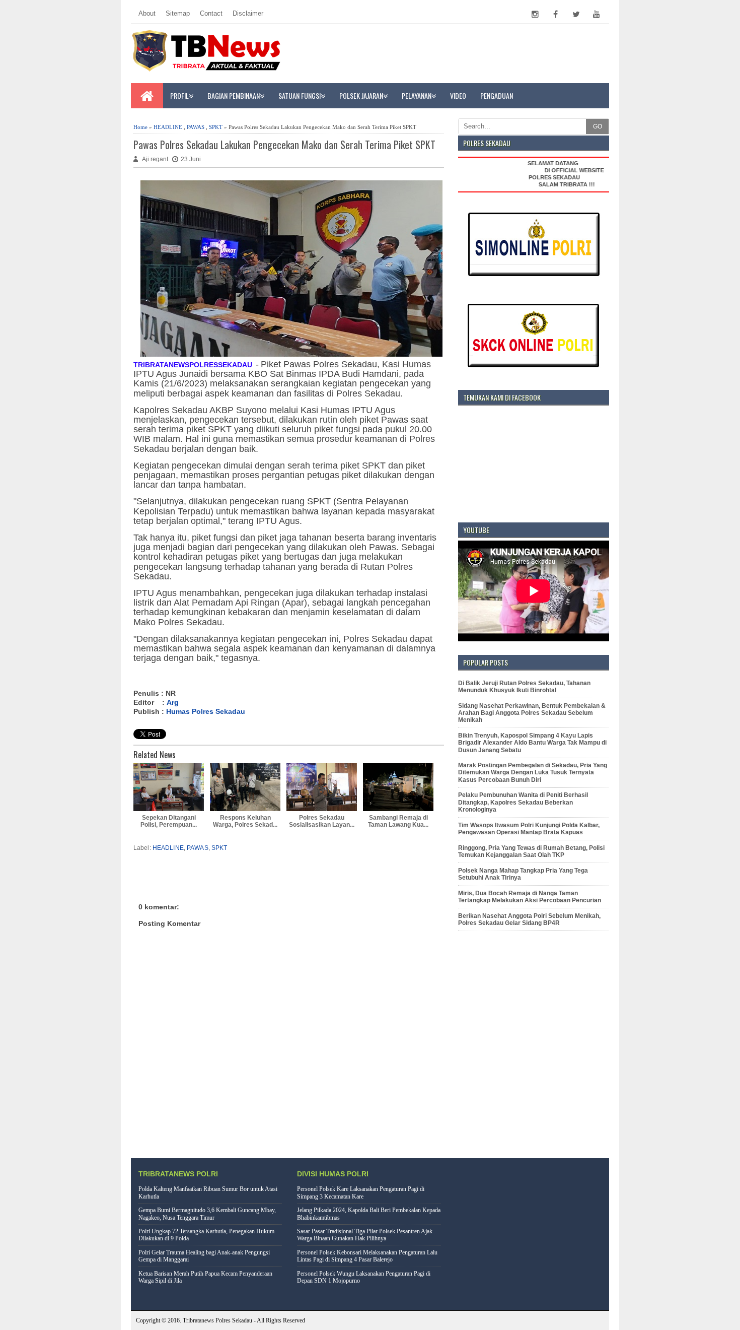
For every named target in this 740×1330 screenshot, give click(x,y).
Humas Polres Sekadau (205, 711)
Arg (173, 702)
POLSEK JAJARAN (361, 95)
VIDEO (458, 95)
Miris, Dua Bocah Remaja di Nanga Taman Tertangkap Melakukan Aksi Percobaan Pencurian (529, 897)
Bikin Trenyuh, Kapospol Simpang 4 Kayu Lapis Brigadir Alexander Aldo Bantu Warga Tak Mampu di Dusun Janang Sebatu (532, 743)
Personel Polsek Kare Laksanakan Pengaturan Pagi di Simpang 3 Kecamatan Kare (360, 1192)
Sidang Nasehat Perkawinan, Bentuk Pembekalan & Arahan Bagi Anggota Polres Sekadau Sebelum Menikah (532, 713)
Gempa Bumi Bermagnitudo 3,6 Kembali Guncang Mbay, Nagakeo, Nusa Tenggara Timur (207, 1214)
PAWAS (195, 127)
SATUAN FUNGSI (299, 95)
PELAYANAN (416, 95)
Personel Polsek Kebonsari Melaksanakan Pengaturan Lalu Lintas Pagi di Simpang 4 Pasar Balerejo (367, 1256)
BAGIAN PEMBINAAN (233, 95)
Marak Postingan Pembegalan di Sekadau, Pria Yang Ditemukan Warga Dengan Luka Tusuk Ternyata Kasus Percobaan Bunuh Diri (532, 772)
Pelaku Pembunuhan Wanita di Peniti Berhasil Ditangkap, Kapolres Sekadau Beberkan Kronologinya (523, 802)
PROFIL (179, 95)
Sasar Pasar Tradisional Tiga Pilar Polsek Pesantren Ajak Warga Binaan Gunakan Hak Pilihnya (364, 1235)
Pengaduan (496, 95)
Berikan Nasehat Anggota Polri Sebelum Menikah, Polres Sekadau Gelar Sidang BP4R (529, 919)
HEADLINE (168, 127)
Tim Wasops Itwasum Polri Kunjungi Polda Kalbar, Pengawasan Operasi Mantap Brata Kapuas (529, 829)
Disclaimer (248, 13)
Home (140, 127)
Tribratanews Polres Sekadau (217, 1320)
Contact (211, 13)
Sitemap (178, 13)
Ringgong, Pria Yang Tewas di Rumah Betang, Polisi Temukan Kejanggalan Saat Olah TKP (531, 851)
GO (597, 126)
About (147, 13)
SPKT (216, 127)
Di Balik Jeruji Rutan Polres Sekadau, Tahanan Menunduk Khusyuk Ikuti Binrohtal (524, 687)
